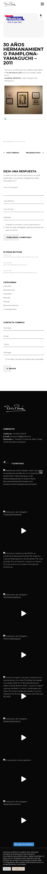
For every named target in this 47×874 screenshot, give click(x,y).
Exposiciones (8, 290)
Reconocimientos (11, 305)
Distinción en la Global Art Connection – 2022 (20, 257)
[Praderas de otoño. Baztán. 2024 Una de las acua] (23, 489)
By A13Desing (8, 141)
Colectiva (7, 286)
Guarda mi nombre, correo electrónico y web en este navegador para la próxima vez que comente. (24, 227)
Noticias (6, 298)
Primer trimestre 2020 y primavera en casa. (20, 273)
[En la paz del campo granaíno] (23, 779)
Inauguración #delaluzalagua (15, 265)
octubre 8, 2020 (7, 263)
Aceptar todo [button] (18, 869)
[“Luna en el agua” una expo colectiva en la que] (23, 696)
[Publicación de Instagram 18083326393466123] (23, 737)
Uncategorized (9, 309)
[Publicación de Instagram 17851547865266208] (23, 655)
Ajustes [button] (6, 869)
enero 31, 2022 (7, 255)
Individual (7, 294)
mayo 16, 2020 (7, 270)
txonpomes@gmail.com (20, 436)
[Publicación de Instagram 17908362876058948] (23, 531)
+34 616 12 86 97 (19, 434)
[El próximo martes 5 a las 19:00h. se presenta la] (23, 572)
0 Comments (20, 141)
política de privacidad (34, 359)
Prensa (6, 301)
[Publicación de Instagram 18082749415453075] (23, 820)
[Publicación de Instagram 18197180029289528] (23, 613)
